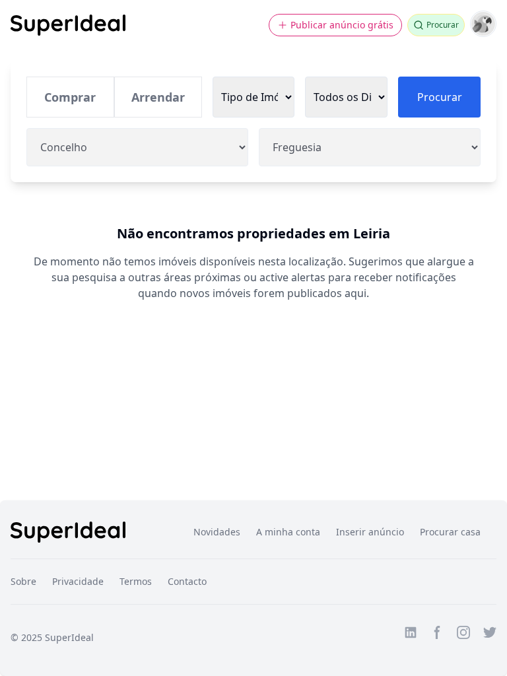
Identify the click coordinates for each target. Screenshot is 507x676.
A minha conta (288, 531)
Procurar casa (450, 531)
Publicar (341, 24)
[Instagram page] (463, 632)
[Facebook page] (437, 632)
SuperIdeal (69, 637)
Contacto (187, 581)
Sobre (23, 581)
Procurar (439, 97)
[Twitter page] (489, 632)
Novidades (216, 531)
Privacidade (78, 581)
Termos (135, 581)
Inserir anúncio (370, 531)
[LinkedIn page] (410, 632)
